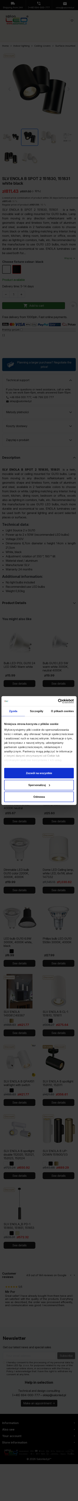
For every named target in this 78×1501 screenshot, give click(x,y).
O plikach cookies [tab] (62, 711)
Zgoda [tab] (13, 711)
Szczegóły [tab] (36, 711)
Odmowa (39, 796)
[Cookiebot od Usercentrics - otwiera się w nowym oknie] (58, 701)
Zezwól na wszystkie (39, 773)
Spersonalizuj (37, 784)
